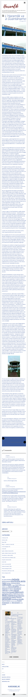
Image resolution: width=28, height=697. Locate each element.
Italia (17, 592)
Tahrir (10, 602)
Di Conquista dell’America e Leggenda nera (14, 616)
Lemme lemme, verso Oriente (11, 438)
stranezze (5, 603)
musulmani (5, 597)
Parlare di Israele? (5, 566)
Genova (4, 588)
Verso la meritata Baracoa (17, 442)
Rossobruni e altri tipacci (7, 570)
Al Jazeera (4, 579)
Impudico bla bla (5, 559)
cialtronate (6, 585)
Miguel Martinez (18, 595)
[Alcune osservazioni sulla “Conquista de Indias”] (7, 615)
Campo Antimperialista (13, 583)
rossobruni (14, 599)
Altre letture (5, 666)
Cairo (4, 583)
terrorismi (16, 603)
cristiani (23, 585)
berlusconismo (6, 581)
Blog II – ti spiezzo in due (7, 544)
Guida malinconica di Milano (8, 557)
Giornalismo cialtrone (6, 555)
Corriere (13, 585)
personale (6, 599)
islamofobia (5, 592)
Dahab (6, 587)
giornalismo (10, 588)
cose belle (18, 585)
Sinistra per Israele (13, 601)
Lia (2, 668)
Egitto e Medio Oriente (6, 551)
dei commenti (6, 679)
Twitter (21, 602)
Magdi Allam (20, 594)
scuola (21, 599)
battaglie (15, 579)
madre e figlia (12, 594)
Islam (3, 561)
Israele (11, 592)
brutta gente (19, 581)
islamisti (16, 590)
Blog (3, 542)
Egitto (16, 586)
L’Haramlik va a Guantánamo (15, 17)
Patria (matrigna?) (5, 568)
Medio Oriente (7, 595)
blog (12, 581)
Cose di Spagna (5, 546)
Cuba (3, 548)
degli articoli (6, 677)
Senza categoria (5, 573)
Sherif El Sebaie (6, 601)
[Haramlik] (10, 8)
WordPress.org (5, 681)
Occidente (12, 597)
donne (10, 587)
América (3, 540)
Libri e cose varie (5, 564)
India (9, 590)
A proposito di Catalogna (20, 615)
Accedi (3, 674)
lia (8, 477)
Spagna (19, 601)
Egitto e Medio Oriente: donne (8, 553)
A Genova (4, 537)
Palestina (19, 597)
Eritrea (20, 587)
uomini (4, 604)
